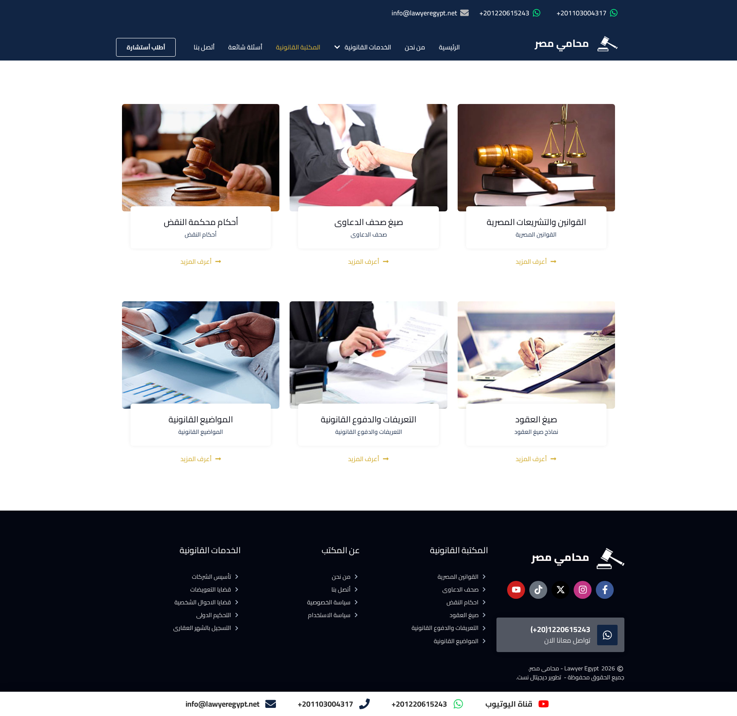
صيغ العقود (536, 419)
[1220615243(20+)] (607, 635)
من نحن (415, 47)
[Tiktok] (538, 590)
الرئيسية (449, 47)
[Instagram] (583, 590)
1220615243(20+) (560, 629)
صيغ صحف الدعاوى (368, 222)
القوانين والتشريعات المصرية (536, 222)
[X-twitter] (560, 590)
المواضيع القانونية (200, 419)
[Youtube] (516, 590)
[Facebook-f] (605, 590)
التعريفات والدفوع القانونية (368, 419)
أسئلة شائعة (245, 47)
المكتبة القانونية (298, 47)
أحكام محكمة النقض (201, 222)
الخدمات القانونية (368, 47)
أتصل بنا (204, 47)
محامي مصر (562, 43)
